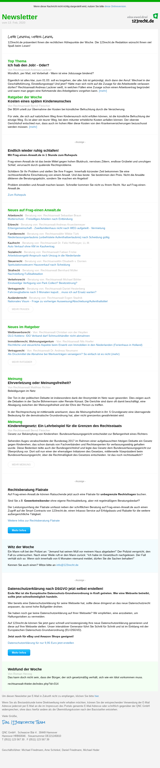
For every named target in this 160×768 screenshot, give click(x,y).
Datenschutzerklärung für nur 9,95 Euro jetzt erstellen (41, 642)
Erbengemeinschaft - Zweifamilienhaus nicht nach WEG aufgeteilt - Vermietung (56, 228)
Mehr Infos (19, 530)
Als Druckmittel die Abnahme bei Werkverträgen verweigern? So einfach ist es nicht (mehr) (64, 354)
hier (97, 696)
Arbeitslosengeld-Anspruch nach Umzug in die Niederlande (44, 255)
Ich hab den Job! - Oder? (28, 65)
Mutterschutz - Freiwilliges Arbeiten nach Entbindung (40, 218)
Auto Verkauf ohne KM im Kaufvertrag (31, 246)
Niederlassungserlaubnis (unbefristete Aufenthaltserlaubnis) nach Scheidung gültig (58, 237)
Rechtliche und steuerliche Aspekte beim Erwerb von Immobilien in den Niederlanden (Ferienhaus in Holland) (75, 344)
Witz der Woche (21, 547)
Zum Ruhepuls (17, 194)
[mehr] (103, 90)
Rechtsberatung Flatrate (28, 490)
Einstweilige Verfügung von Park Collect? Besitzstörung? (42, 282)
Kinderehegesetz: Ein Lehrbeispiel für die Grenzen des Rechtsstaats (65, 426)
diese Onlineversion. (115, 6)
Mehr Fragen (20, 309)
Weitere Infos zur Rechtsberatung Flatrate (34, 520)
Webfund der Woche (25, 669)
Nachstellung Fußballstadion (25, 273)
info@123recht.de (67, 564)
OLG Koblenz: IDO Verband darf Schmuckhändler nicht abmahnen (49, 335)
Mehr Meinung (21, 464)
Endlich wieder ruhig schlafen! (33, 150)
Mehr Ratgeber (22, 362)
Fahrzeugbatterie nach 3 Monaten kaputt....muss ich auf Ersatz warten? (52, 292)
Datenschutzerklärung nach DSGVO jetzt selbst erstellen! (55, 589)
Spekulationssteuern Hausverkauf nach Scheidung (39, 264)
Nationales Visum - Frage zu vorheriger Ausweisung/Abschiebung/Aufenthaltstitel (58, 301)
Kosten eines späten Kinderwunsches (39, 101)
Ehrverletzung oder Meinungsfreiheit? (39, 383)
